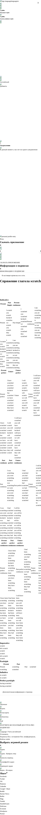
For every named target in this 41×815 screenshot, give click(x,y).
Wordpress (3, 811)
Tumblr (2, 801)
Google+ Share (5, 789)
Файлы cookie (5, 739)
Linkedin (3, 786)
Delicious (3, 806)
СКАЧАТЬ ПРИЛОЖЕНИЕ (10, 262)
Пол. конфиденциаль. (28, 737)
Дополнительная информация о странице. (18, 692)
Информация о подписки (12, 271)
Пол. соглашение (14, 737)
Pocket (2, 814)
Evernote (3, 809)
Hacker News (4, 794)
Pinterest (3, 784)
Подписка (3, 737)
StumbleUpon (4, 804)
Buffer (2, 796)
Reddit (2, 791)
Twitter (2, 779)
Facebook (3, 776)
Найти (21, 285)
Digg (1, 799)
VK (1, 781)
